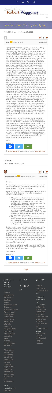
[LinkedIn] (25, 286)
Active (6, 164)
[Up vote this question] (39, 37)
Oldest (22, 164)
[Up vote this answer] (39, 172)
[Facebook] (10, 146)
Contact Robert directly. (42, 329)
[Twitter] (19, 146)
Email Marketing (8, 386)
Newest (16, 164)
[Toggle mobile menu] (47, 17)
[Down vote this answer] (46, 172)
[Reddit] (21, 289)
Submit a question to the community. (40, 301)
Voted (11, 164)
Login (26, 269)
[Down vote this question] (46, 37)
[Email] (28, 146)
